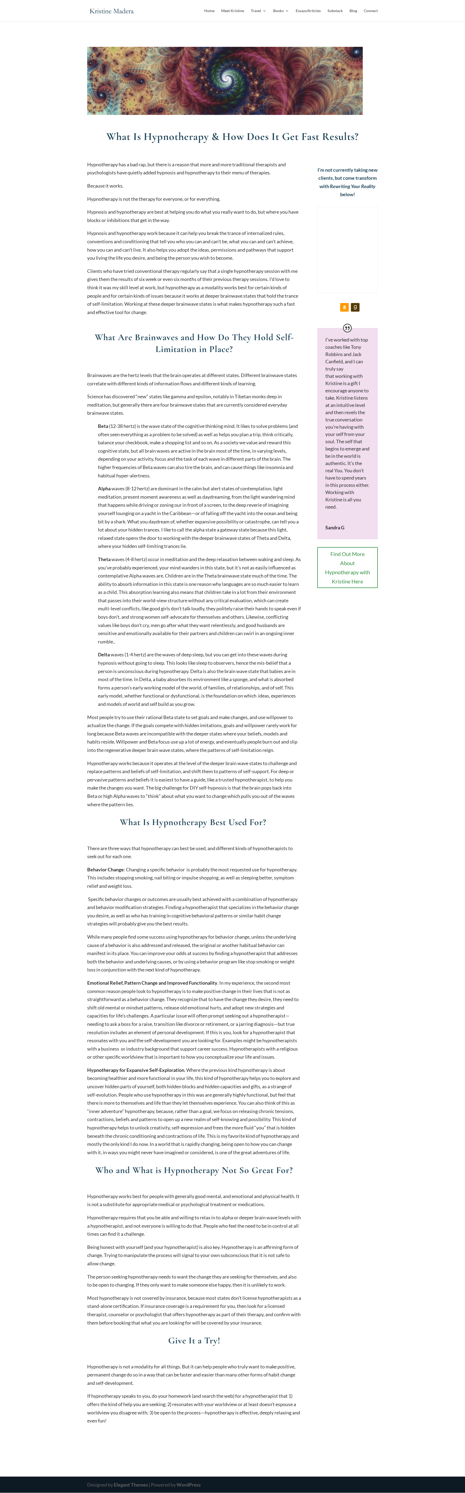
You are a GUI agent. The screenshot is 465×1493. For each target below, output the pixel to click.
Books (278, 11)
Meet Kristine (232, 11)
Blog (353, 11)
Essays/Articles (308, 11)
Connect (371, 11)
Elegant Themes (131, 1485)
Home (209, 11)
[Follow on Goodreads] (355, 307)
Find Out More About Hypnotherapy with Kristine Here (347, 567)
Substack (335, 11)
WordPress (189, 1485)
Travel (256, 11)
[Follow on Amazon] (344, 307)
